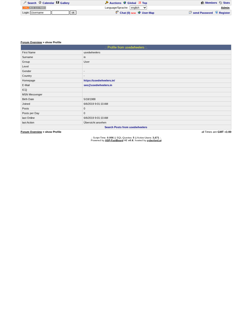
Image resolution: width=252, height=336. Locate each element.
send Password (203, 12)
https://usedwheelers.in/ (99, 80)
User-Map (148, 12)
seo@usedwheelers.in (98, 85)
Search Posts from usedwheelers (126, 127)
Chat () (125, 12)
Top (144, 2)
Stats (226, 2)
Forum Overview (31, 42)
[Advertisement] (126, 27)
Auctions (115, 2)
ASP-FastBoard (114, 140)
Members (211, 2)
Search (32, 2)
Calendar (48, 2)
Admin (225, 7)
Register (224, 12)
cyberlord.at (154, 140)
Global (131, 2)
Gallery (64, 2)
